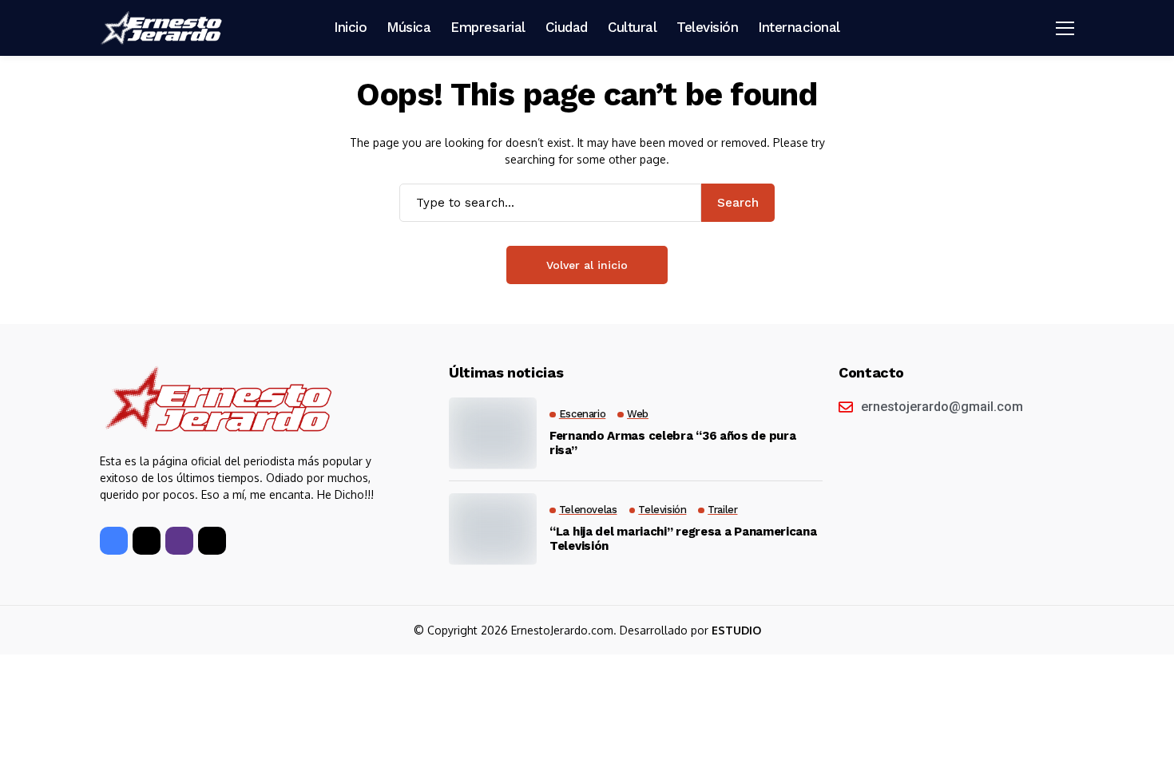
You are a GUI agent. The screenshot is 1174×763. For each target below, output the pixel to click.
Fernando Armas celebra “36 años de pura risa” (672, 443)
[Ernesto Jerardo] (164, 28)
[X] (147, 541)
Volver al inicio (587, 265)
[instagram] (179, 541)
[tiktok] (212, 541)
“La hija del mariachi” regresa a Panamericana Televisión (683, 538)
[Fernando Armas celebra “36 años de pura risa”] (493, 433)
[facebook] (114, 541)
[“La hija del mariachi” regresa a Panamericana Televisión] (493, 529)
